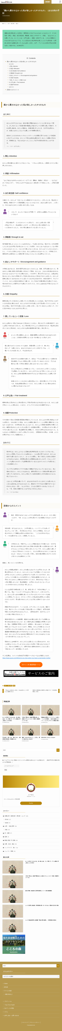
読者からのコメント (13, 89)
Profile (31, 803)
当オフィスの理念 (9, 1008)
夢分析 (8, 819)
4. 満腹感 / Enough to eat (15, 73)
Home (6, 983)
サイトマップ (25, 1022)
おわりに (11, 87)
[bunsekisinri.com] (6, 2)
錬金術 (7, 822)
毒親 (14, 685)
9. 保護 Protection (14, 84)
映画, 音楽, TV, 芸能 (11, 840)
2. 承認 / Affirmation (14, 68)
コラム (6, 1011)
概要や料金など (9, 994)
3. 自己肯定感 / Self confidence (17, 71)
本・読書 (8, 833)
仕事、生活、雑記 (11, 844)
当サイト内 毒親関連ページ (31, 664)
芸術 (7, 836)
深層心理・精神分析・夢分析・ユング (16, 816)
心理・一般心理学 (8, 685)
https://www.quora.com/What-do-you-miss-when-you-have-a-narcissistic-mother (26, 658)
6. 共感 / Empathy (13, 77)
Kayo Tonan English (10, 1004)
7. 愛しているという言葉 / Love (17, 80)
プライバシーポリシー (35, 1022)
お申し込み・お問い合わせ (11, 1015)
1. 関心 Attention (13, 66)
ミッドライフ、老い (11, 847)
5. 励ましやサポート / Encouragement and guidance (23, 75)
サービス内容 (8, 990)
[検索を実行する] (58, 750)
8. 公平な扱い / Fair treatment (17, 82)
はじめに (11, 64)
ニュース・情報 (10, 851)
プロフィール (8, 1001)
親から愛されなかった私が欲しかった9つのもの (21, 61)
